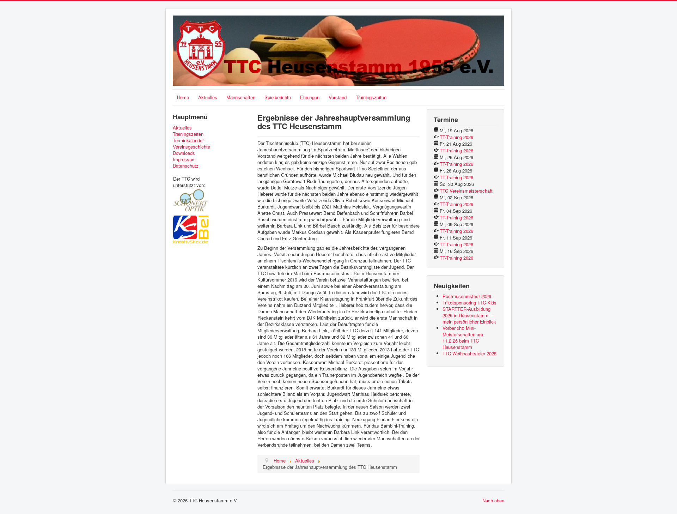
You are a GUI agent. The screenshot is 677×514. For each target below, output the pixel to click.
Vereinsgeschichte (191, 147)
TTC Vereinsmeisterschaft (466, 190)
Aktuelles (207, 97)
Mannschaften (240, 97)
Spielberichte (277, 97)
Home (183, 97)
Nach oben (493, 500)
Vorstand (338, 97)
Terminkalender (188, 140)
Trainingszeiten (371, 97)
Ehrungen (309, 97)
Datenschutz (186, 166)
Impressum (184, 159)
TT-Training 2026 (456, 137)
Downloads (184, 153)
